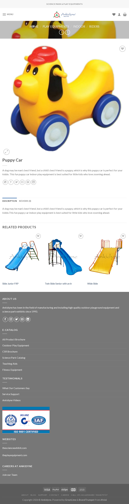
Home (34, 26)
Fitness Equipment (12, 369)
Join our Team (9, 474)
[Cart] (125, 14)
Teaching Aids (9, 363)
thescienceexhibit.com (14, 447)
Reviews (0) (25, 201)
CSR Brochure (9, 351)
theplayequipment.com (14, 455)
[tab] (9, 201)
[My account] (119, 14)
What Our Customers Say (16, 388)
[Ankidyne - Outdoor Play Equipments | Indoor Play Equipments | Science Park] (64, 14)
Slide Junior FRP (10, 283)
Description (9, 201)
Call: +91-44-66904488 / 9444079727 (89, 495)
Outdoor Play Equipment (15, 345)
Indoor (79, 26)
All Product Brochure (13, 339)
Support (42, 495)
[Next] (126, 262)
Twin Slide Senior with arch (58, 283)
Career (65, 495)
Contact (54, 495)
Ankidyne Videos (11, 400)
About (24, 495)
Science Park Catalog (13, 357)
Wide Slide (92, 283)
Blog (33, 495)
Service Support (10, 394)
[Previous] (2, 262)
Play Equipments (56, 26)
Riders (94, 26)
